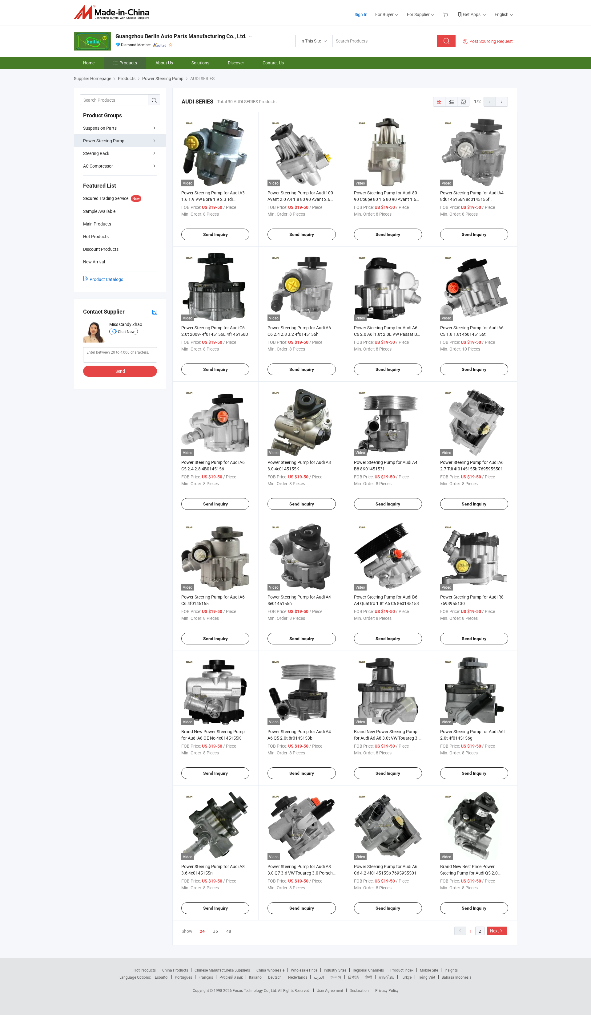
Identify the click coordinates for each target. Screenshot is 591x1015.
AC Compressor (98, 166)
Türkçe (406, 977)
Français (206, 977)
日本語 (353, 977)
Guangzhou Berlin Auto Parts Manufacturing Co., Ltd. (181, 36)
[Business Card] (154, 312)
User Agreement (330, 990)
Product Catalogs (106, 279)
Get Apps (471, 14)
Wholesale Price (304, 970)
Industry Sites (335, 970)
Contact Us (273, 63)
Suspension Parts (100, 128)
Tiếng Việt (426, 977)
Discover (236, 63)
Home (88, 63)
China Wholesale (270, 970)
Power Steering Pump (103, 141)
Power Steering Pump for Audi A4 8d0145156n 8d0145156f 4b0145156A (472, 199)
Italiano (255, 977)
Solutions (200, 63)
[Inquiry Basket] (446, 14)
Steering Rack (96, 153)
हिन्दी (368, 977)
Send (120, 371)
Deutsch (275, 977)
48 (228, 931)
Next (494, 931)
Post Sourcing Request (491, 41)
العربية (319, 977)
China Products (175, 970)
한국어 (335, 977)
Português (183, 977)
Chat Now (126, 331)
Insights (451, 970)
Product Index (401, 970)
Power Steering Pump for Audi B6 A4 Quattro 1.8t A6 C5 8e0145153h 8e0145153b (387, 603)
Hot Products (145, 970)
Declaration (359, 990)
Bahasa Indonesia (457, 977)
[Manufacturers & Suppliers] (113, 12)
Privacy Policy (387, 990)
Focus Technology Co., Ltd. (255, 990)
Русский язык (231, 977)
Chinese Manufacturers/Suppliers (222, 970)
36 (215, 931)
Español (161, 977)
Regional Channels (368, 970)
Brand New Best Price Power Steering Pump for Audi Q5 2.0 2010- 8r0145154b (469, 872)
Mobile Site (429, 970)
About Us (164, 63)
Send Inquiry (215, 234)
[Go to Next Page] (502, 101)
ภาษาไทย (386, 977)
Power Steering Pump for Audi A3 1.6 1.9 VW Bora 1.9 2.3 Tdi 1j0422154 (213, 199)
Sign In (361, 14)
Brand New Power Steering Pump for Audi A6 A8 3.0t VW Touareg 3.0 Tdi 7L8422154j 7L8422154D (387, 738)
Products (128, 63)
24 (202, 931)
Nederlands (297, 977)
